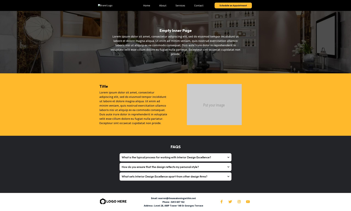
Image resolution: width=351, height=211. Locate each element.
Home (146, 5)
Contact (198, 5)
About (162, 5)
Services (180, 5)
